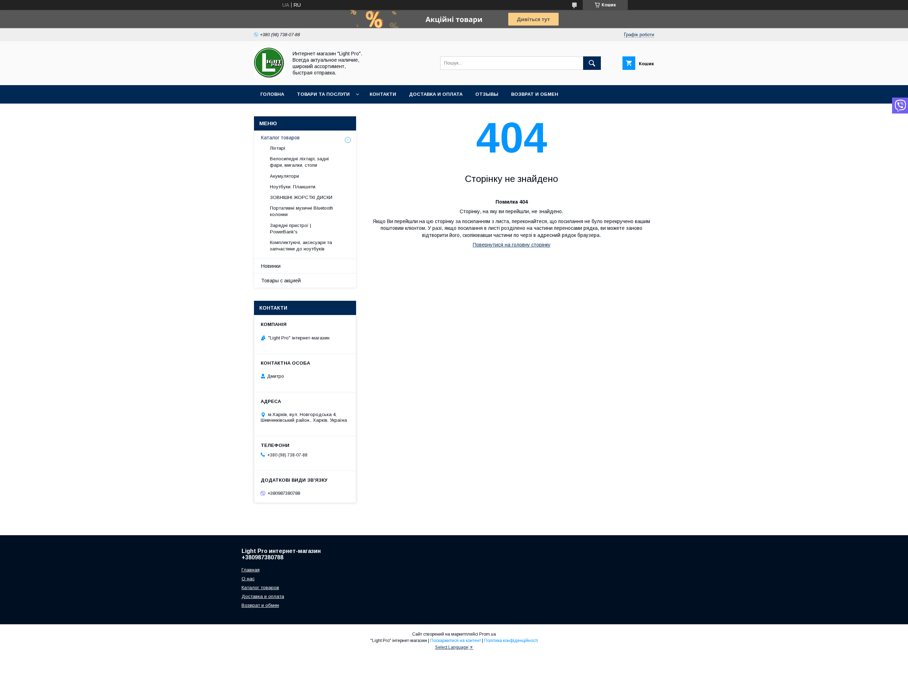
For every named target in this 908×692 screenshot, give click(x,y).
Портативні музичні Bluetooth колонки (301, 211)
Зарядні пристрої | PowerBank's (290, 228)
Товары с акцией (281, 280)
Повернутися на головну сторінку (511, 245)
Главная (251, 569)
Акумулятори (284, 176)
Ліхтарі (277, 148)
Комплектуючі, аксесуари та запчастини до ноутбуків (301, 245)
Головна (272, 94)
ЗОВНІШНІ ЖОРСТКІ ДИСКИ (301, 197)
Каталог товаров (280, 137)
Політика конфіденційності (511, 640)
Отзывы (486, 94)
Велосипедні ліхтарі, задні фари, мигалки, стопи (299, 162)
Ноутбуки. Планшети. (293, 186)
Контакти (383, 94)
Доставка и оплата (436, 94)
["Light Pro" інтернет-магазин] (269, 76)
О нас (248, 578)
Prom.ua (487, 634)
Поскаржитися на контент (455, 640)
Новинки (271, 266)
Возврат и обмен (534, 94)
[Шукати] (592, 63)
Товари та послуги (323, 94)
